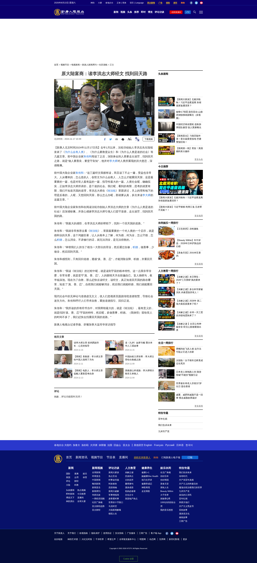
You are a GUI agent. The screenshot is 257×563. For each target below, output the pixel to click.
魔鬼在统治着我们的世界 (190, 487)
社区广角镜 (97, 502)
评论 (68, 481)
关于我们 (72, 533)
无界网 (162, 539)
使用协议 (107, 533)
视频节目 (65, 65)
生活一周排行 (165, 343)
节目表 (110, 457)
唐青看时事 (114, 498)
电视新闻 (75, 65)
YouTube (201, 2)
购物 (183, 3)
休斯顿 (102, 445)
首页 (56, 65)
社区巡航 (103, 65)
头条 (129, 12)
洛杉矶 (85, 445)
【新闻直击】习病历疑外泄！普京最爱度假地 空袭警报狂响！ (188, 138)
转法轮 (112, 190)
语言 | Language (137, 3)
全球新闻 (96, 472)
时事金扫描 (114, 480)
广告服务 (131, 533)
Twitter (196, 2)
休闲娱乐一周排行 (168, 222)
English (148, 445)
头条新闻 (163, 73)
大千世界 (164, 495)
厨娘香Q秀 (165, 498)
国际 (68, 473)
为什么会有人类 (74, 152)
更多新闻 (199, 264)
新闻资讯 (81, 457)
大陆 (68, 485)
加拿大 (76, 445)
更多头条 (199, 159)
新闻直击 (96, 487)
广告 (160, 3)
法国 (109, 445)
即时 (143, 12)
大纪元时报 (87, 539)
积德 (59, 239)
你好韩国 (164, 480)
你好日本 (164, 476)
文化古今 (129, 495)
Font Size (129, 139)
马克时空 (113, 506)
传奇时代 (183, 476)
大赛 (100, 3)
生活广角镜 (165, 472)
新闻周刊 (96, 491)
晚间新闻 (96, 484)
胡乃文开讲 (147, 480)
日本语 (180, 445)
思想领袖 (113, 487)
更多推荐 (199, 215)
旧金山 (117, 445)
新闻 (116, 12)
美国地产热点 (131, 498)
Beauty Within (166, 491)
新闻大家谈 (114, 472)
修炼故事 (183, 517)
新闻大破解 (114, 491)
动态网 (152, 539)
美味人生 (164, 487)
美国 (68, 477)
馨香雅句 (129, 484)
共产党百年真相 (186, 480)
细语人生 (113, 513)
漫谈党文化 (184, 513)
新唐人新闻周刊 (89, 65)
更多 (185, 539)
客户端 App (156, 533)
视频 (122, 12)
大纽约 (67, 445)
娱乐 (85, 473)
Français (158, 445)
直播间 (123, 457)
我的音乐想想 (166, 510)
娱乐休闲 (165, 467)
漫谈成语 (129, 487)
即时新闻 (70, 494)
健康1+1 (145, 472)
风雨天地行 (184, 502)
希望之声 (111, 539)
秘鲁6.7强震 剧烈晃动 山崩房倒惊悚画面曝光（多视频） (189, 115)
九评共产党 (163, 431)
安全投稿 (119, 533)
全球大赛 (81, 501)
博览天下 (70, 497)
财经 (76, 481)
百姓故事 (183, 510)
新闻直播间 (176, 12)
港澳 (76, 473)
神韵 (92, 3)
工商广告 (183, 521)
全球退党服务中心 (127, 539)
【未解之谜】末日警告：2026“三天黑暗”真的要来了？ (188, 279)
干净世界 (99, 539)
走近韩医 (146, 491)
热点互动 (113, 476)
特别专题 (163, 413)
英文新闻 (151, 3)
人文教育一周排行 (168, 271)
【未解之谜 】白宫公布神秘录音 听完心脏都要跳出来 (188, 326)
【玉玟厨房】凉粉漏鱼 (187, 228)
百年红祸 (162, 419)
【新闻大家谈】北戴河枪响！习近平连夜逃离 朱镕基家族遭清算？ (188, 102)
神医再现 (146, 487)
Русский (169, 445)
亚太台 (126, 445)
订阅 (190, 457)
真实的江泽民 (185, 495)
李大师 (113, 160)
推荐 (136, 12)
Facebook (191, 2)
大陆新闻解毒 (115, 510)
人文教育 (130, 467)
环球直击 (96, 476)
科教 (76, 485)
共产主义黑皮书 (186, 506)
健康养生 (147, 467)
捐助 (168, 3)
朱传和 (88, 156)
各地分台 (109, 3)
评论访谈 (159, 12)
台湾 (76, 477)
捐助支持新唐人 (142, 457)
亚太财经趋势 (98, 506)
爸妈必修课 (130, 491)
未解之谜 (129, 472)
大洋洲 (93, 445)
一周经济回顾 (98, 498)
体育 (85, 477)
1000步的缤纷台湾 (167, 504)
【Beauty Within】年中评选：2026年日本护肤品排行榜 (188, 243)
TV (188, 12)
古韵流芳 (129, 480)
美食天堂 (164, 484)
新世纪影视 (174, 539)
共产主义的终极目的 (188, 484)
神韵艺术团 (73, 539)
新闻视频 (97, 467)
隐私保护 (95, 533)
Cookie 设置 (128, 559)
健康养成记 (147, 484)
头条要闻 (70, 490)
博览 (150, 12)
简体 (124, 3)
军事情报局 (114, 495)
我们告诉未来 (165, 425)
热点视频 (81, 490)
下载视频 (148, 139)
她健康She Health (150, 476)
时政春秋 (113, 484)
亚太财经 (96, 510)
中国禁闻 (96, 480)
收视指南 (83, 533)
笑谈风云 (129, 476)
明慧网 (143, 539)
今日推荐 (163, 166)
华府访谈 (96, 495)
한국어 (189, 445)
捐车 (175, 3)
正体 (119, 3)
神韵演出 (70, 501)
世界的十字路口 (116, 502)
